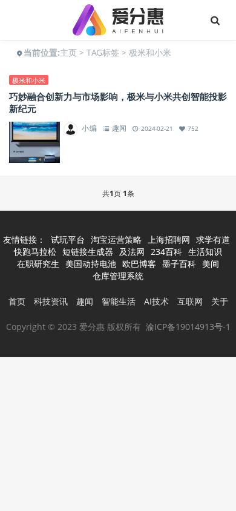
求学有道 (213, 239)
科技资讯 (51, 301)
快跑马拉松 (35, 251)
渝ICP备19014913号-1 (188, 326)
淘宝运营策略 (116, 239)
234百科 (166, 251)
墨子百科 (179, 263)
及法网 (132, 251)
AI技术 (156, 301)
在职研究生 (38, 263)
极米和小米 (28, 80)
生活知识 (205, 251)
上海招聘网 (169, 239)
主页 (68, 52)
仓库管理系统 (118, 276)
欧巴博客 (139, 263)
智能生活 (119, 301)
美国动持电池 (90, 263)
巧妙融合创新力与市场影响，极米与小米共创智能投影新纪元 (118, 102)
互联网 (190, 301)
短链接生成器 (87, 251)
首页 (16, 301)
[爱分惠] (118, 20)
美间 (210, 263)
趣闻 (119, 128)
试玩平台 (68, 239)
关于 (219, 301)
